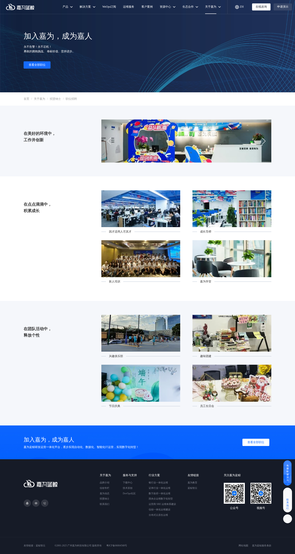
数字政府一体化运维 (159, 493)
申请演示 (282, 6)
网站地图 (243, 545)
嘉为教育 (192, 482)
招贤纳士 (55, 98)
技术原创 (127, 488)
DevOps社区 (129, 493)
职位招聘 (71, 98)
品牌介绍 (104, 482)
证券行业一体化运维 (159, 488)
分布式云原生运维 (158, 515)
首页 (26, 98)
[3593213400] (27, 503)
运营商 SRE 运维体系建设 (162, 504)
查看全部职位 (37, 64)
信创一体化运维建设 (159, 509)
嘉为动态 (104, 493)
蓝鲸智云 (192, 488)
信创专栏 (104, 488)
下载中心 (127, 482)
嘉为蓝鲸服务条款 (261, 545)
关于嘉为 (39, 98)
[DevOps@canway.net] (36, 503)
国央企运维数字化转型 (161, 498)
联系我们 (104, 504)
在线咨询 (261, 6)
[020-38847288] (44, 503)
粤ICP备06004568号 (116, 545)
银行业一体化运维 (158, 482)
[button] (264, 141)
